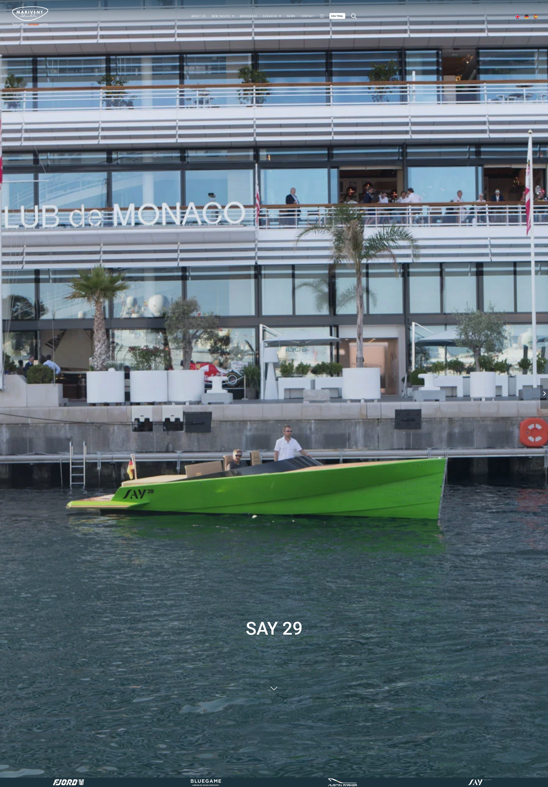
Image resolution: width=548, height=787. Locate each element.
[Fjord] (68, 782)
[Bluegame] (205, 782)
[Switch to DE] (527, 16)
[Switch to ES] (536, 16)
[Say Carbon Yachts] (479, 782)
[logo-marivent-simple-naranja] (30, 16)
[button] (232, 16)
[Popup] (322, 16)
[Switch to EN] (518, 16)
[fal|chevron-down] (274, 688)
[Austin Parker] (342, 782)
